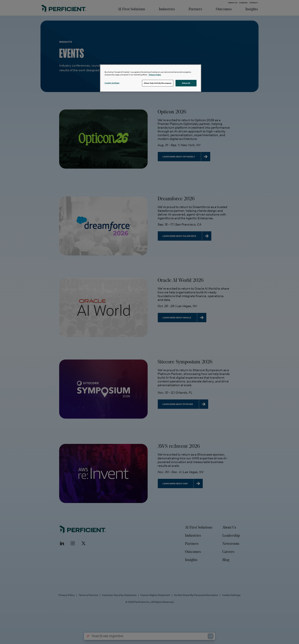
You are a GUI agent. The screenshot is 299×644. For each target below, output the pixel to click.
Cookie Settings (112, 83)
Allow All (186, 83)
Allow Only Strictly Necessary (158, 83)
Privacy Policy (155, 74)
